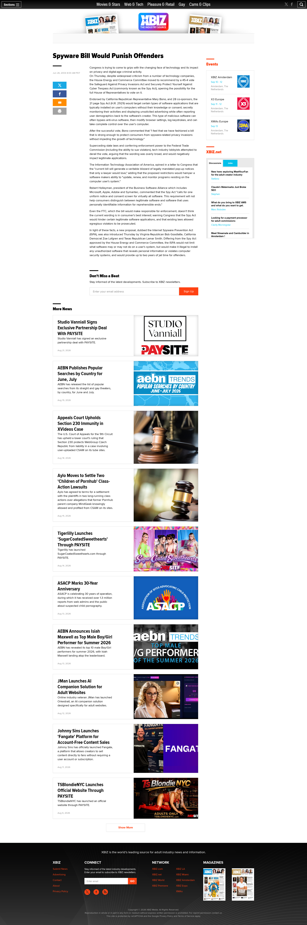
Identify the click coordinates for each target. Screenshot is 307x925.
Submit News (60, 869)
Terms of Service (186, 916)
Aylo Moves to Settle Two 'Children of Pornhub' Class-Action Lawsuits (84, 481)
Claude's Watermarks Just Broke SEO (228, 188)
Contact (57, 880)
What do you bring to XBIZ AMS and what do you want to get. (228, 204)
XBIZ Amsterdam (221, 77)
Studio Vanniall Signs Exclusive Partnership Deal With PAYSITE (82, 327)
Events (212, 64)
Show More (125, 827)
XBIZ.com (157, 869)
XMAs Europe (219, 121)
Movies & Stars (108, 4)
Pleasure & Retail (160, 4)
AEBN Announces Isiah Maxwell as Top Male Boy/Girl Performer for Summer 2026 (85, 637)
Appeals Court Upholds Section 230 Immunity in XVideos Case (80, 423)
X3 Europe (217, 99)
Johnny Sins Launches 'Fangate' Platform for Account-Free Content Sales (84, 736)
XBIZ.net (213, 152)
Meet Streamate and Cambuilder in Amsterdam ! (230, 234)
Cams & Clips (199, 4)
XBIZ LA (180, 869)
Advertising (59, 874)
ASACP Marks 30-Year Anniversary (78, 586)
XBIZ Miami (182, 874)
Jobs (230, 163)
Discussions (215, 163)
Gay (182, 4)
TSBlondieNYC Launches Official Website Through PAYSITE (81, 790)
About (56, 886)
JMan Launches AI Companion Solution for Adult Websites (80, 686)
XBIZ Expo (182, 886)
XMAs (179, 891)
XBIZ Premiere (160, 886)
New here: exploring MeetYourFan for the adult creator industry (229, 173)
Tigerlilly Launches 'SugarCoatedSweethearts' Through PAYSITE (83, 539)
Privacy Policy (60, 891)
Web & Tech (133, 4)
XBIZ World (158, 880)
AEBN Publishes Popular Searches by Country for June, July (80, 373)
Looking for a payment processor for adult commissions (229, 219)
